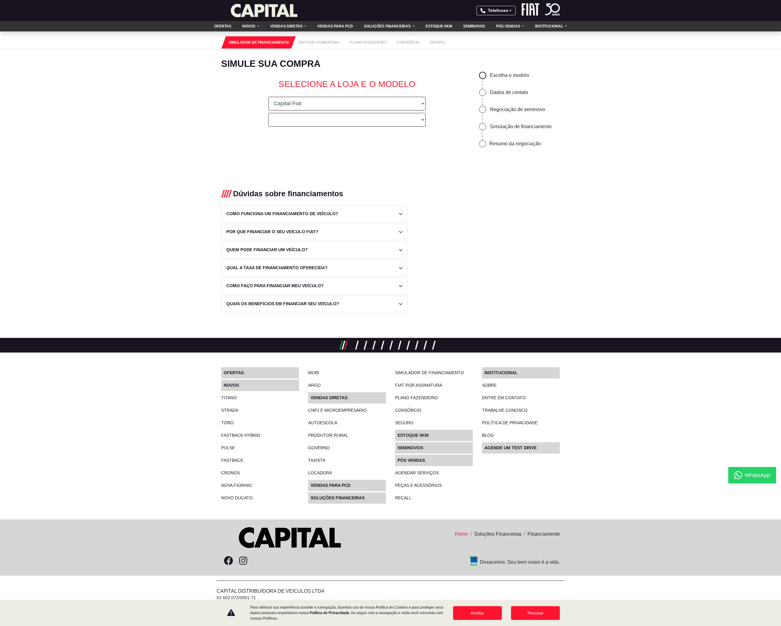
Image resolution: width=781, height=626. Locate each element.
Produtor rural (328, 435)
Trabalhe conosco (504, 410)
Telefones (498, 10)
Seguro (404, 422)
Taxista (316, 460)
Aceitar (477, 612)
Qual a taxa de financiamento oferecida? (277, 267)
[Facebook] (228, 561)
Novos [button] (249, 26)
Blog (488, 435)
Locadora (320, 472)
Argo (314, 385)
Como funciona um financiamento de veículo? (282, 213)
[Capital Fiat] (264, 10)
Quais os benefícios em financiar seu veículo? (282, 303)
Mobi (313, 372)
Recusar (535, 612)
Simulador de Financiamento (429, 372)
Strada (229, 410)
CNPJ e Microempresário (337, 410)
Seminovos (474, 26)
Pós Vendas (508, 26)
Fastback (232, 460)
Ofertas (222, 26)
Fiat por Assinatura (418, 385)
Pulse (228, 447)
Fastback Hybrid (240, 435)
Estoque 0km (439, 26)
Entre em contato (504, 397)
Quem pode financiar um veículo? (267, 249)
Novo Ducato (237, 497)
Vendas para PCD (335, 26)
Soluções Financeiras (388, 26)
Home (461, 534)
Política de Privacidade (329, 613)
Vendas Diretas (287, 26)
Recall (403, 497)
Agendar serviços (417, 472)
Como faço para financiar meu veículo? (275, 285)
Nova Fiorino (236, 485)
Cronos (230, 472)
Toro (227, 422)
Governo (319, 447)
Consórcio (408, 410)
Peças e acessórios (418, 485)
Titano (229, 397)
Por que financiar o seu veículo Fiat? (272, 231)
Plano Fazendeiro (416, 397)
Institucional (549, 26)
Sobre (489, 385)
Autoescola (322, 422)
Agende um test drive (510, 447)
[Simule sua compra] (257, 561)
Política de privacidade (510, 422)
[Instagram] (243, 561)
